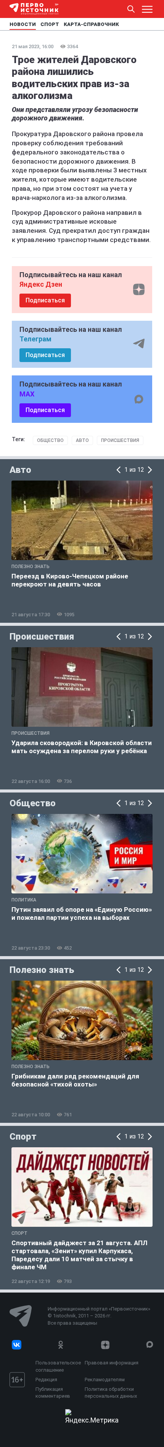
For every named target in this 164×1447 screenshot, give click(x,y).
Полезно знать (42, 970)
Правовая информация (111, 1363)
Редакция (46, 1379)
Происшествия (120, 440)
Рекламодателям (105, 1379)
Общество (50, 440)
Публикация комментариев (52, 1392)
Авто (82, 440)
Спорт (23, 1136)
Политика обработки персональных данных (111, 1392)
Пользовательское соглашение (58, 1366)
